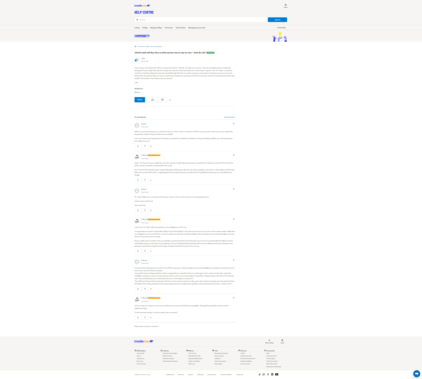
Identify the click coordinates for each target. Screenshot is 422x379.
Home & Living (141, 364)
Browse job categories (221, 353)
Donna (143, 189)
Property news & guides (170, 353)
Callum (144, 155)
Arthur (143, 124)
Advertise (200, 374)
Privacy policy (211, 374)
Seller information (271, 364)
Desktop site (170, 374)
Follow (139, 100)
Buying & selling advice (196, 358)
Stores (139, 356)
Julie (143, 58)
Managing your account (196, 28)
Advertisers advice (220, 361)
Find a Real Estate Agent (170, 361)
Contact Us (239, 374)
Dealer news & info (194, 361)
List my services (245, 364)
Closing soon (140, 358)
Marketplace (141, 351)
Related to (139, 89)
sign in (142, 326)
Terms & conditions (226, 374)
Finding (145, 28)
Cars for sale (192, 353)
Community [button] (281, 27)
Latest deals (140, 353)
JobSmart (218, 358)
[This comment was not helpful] (145, 146)
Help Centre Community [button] (273, 367)
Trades (242, 353)
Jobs (216, 351)
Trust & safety (181, 28)
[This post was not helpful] (162, 99)
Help (267, 353)
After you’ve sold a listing (154, 46)
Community (142, 36)
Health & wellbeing (246, 361)
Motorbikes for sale (194, 356)
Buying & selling (156, 28)
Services (243, 351)
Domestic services (246, 356)
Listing (137, 28)
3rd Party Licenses (272, 361)
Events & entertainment (247, 358)
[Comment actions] (234, 124)
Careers (190, 374)
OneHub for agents (168, 358)
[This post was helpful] (153, 99)
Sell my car (192, 364)
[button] (284, 5)
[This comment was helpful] (138, 146)
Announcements (271, 356)
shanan (144, 260)
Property (165, 351)
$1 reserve (140, 361)
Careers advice (219, 356)
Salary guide (218, 364)
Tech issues (169, 28)
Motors (137, 92)
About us (181, 374)
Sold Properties (167, 356)
